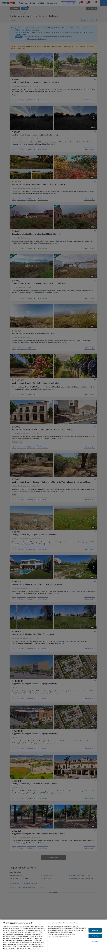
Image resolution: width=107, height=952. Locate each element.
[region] (53, 936)
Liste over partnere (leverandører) (58, 937)
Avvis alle (95, 936)
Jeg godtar (95, 930)
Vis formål (95, 941)
